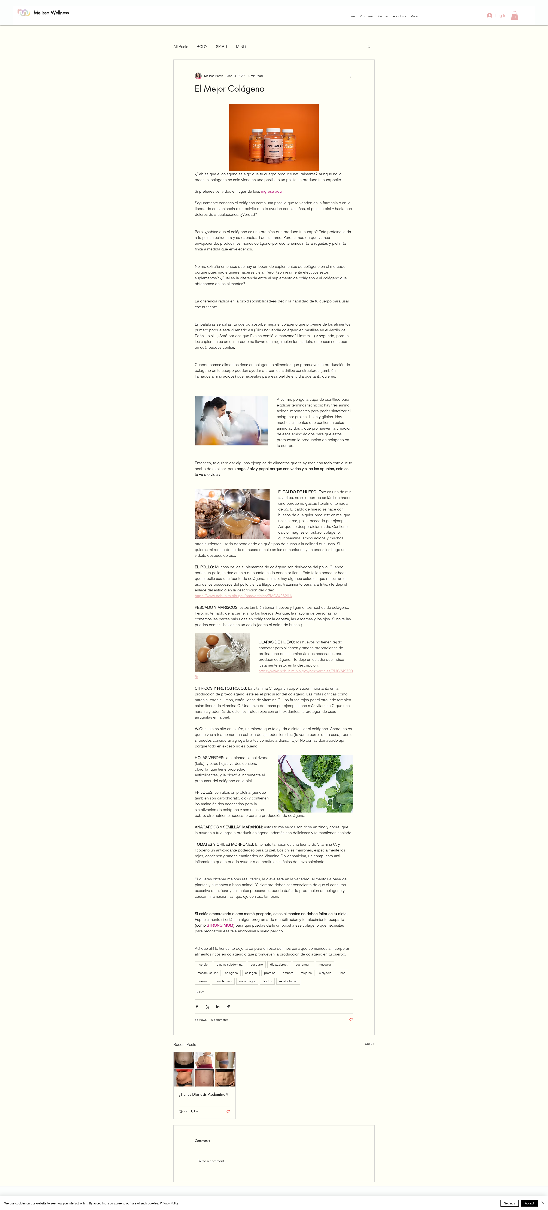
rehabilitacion (288, 981)
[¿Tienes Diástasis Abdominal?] (204, 1069)
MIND (241, 46)
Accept (529, 1203)
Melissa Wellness (51, 13)
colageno (231, 973)
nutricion (203, 964)
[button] (366, 16)
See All (370, 1044)
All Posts (180, 46)
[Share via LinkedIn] (218, 1007)
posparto (256, 964)
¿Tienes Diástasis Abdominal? (203, 1094)
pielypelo (325, 973)
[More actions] (350, 76)
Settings (509, 1203)
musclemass (223, 981)
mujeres (306, 973)
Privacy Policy (169, 1203)
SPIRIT (222, 46)
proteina (269, 973)
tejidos (267, 981)
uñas (342, 973)
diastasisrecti (279, 964)
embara (288, 973)
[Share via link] (228, 1007)
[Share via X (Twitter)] (207, 1007)
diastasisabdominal (230, 964)
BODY (202, 46)
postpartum (303, 964)
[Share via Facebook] (197, 1007)
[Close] (542, 1203)
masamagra (247, 981)
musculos (325, 964)
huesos (202, 981)
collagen (251, 973)
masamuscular (208, 973)
